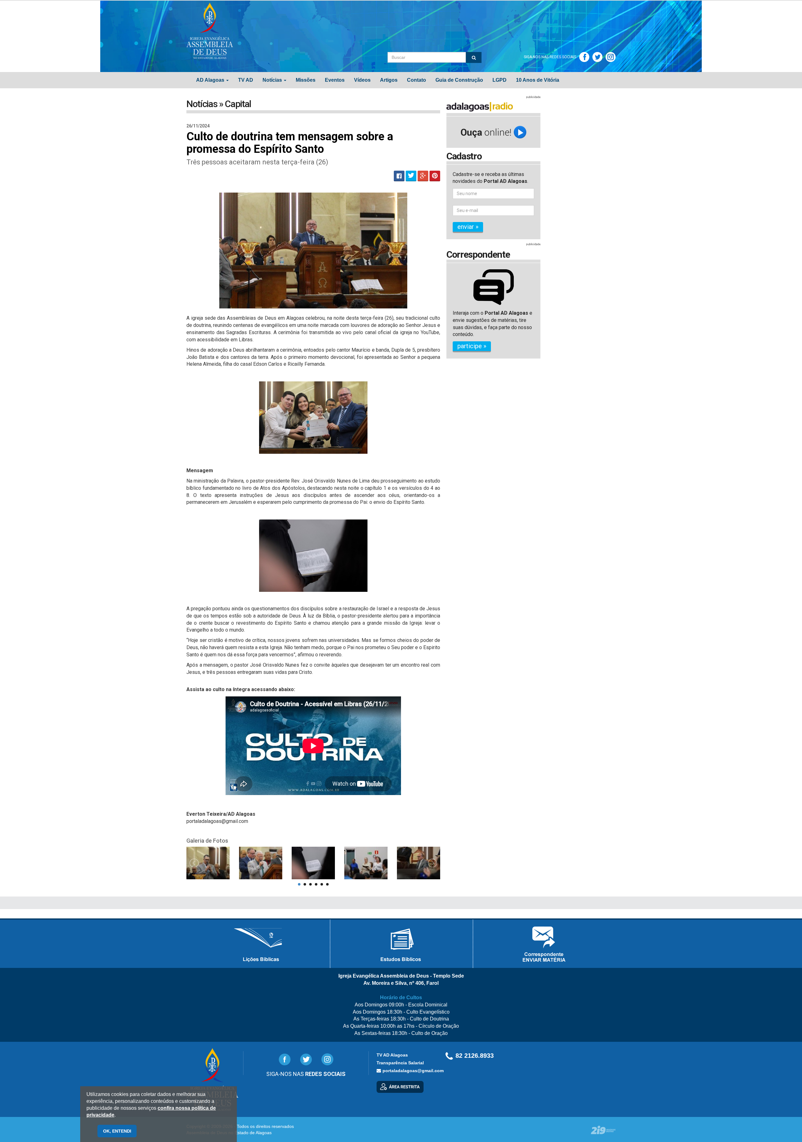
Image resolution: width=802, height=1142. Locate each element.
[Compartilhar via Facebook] (399, 176)
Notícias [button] (273, 80)
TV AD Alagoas (392, 1054)
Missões (305, 80)
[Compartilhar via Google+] (423, 176)
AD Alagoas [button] (211, 80)
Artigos (389, 80)
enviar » (467, 226)
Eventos (335, 80)
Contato (416, 80)
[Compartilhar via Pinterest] (435, 176)
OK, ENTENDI (117, 1131)
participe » (471, 346)
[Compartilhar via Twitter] (411, 176)
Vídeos (362, 80)
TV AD (245, 80)
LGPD (499, 80)
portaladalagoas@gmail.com (413, 1070)
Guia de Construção (459, 80)
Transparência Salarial (400, 1062)
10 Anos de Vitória (537, 80)
